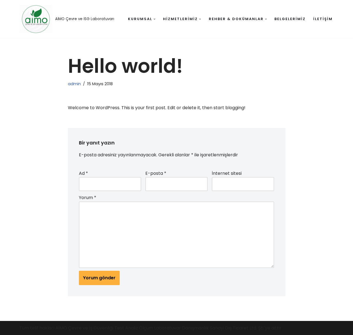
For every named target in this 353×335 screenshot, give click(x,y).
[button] (155, 19)
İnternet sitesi (227, 173)
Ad (83, 173)
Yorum (87, 197)
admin (74, 84)
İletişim (323, 19)
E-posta (155, 173)
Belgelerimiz (290, 19)
